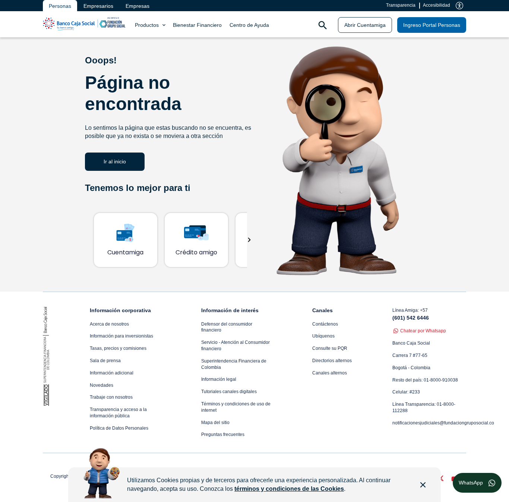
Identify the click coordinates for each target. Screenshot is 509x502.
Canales (322, 310)
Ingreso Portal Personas (431, 25)
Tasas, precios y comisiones (118, 348)
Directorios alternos (332, 360)
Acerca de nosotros (109, 324)
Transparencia (400, 5)
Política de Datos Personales (119, 428)
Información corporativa (120, 310)
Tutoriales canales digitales (229, 391)
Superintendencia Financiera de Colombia (233, 364)
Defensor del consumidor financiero (226, 327)
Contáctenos (325, 324)
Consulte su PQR (329, 348)
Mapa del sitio (215, 422)
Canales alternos (329, 373)
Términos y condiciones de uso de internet (236, 407)
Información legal (218, 379)
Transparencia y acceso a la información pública (118, 412)
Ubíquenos (323, 336)
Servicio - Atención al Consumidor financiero (235, 345)
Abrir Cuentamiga (365, 25)
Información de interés (230, 310)
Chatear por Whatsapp (423, 330)
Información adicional (111, 373)
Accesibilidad (436, 5)
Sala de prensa (105, 360)
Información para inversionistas (121, 336)
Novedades (101, 385)
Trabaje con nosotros (111, 397)
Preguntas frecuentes (222, 434)
